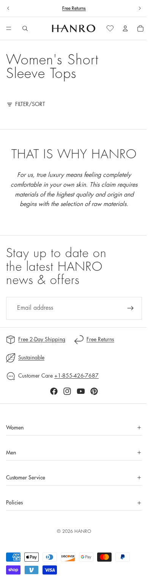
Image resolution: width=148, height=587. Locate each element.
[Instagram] (65, 391)
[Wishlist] (106, 28)
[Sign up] (127, 308)
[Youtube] (78, 391)
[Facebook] (52, 391)
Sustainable (31, 357)
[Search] (25, 28)
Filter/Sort (30, 104)
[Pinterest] (92, 391)
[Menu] (8, 28)
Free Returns (74, 8)
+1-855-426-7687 (76, 375)
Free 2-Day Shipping (41, 339)
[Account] (121, 28)
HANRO (80, 531)
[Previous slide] (8, 8)
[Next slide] (139, 8)
